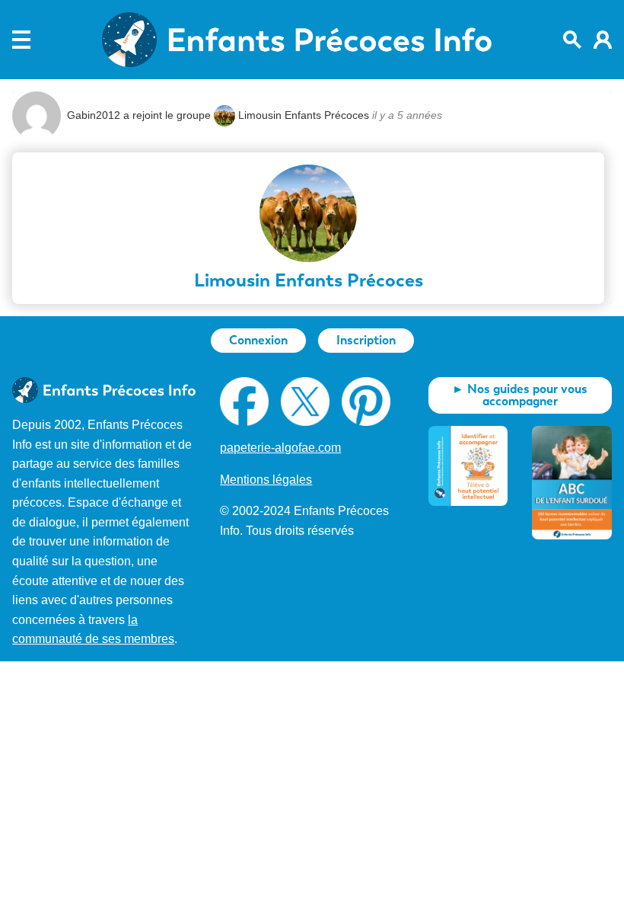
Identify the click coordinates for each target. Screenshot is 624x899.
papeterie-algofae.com (280, 447)
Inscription (366, 340)
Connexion (258, 340)
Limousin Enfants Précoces (303, 115)
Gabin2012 (93, 115)
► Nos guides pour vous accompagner (519, 395)
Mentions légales (266, 479)
